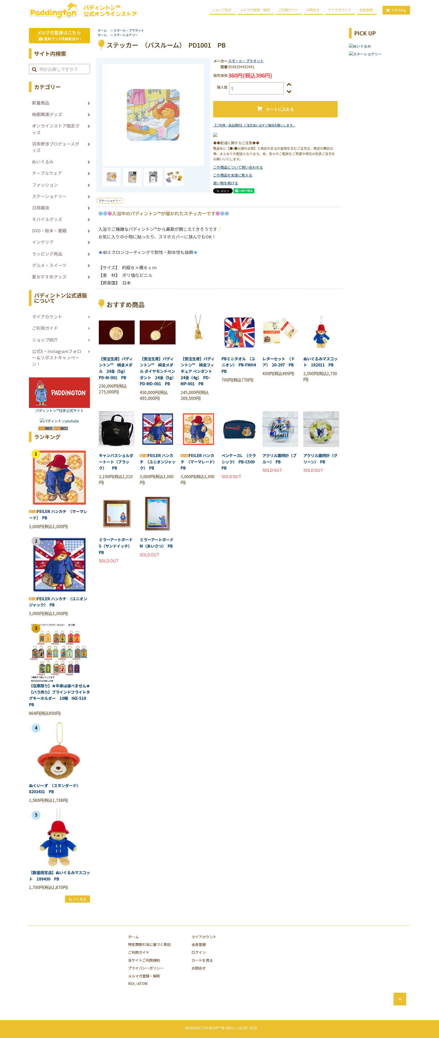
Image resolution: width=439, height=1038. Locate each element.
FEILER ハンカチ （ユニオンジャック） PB (158, 461)
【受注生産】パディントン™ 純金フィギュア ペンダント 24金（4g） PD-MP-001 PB (198, 371)
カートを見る (202, 960)
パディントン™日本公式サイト (59, 410)
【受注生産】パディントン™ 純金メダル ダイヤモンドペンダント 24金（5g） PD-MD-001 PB (158, 371)
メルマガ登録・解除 (255, 9)
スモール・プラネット (129, 30)
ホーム (102, 30)
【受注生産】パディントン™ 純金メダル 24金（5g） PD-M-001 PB (116, 368)
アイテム (399, 9)
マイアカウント (339, 9)
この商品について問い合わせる (238, 167)
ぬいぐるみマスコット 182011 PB (320, 362)
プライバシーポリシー (146, 968)
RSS (131, 983)
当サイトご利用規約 (144, 960)
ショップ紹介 (222, 9)
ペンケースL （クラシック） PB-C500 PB (239, 461)
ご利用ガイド (288, 9)
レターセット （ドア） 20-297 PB (278, 362)
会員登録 (366, 9)
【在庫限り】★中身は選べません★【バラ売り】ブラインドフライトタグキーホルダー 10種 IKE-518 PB (59, 695)
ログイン (199, 952)
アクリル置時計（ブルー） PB (279, 458)
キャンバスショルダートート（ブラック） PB (116, 461)
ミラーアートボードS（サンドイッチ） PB (116, 546)
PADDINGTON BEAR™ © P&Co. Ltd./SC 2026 (221, 1027)
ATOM (142, 983)
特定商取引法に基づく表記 (149, 944)
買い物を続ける (225, 183)
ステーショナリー (126, 35)
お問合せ (313, 9)
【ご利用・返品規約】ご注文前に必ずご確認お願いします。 (254, 125)
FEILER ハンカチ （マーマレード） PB (198, 461)
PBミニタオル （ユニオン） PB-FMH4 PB (239, 365)
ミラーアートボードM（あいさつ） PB (157, 543)
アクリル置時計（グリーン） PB (320, 458)
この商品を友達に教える (232, 175)
